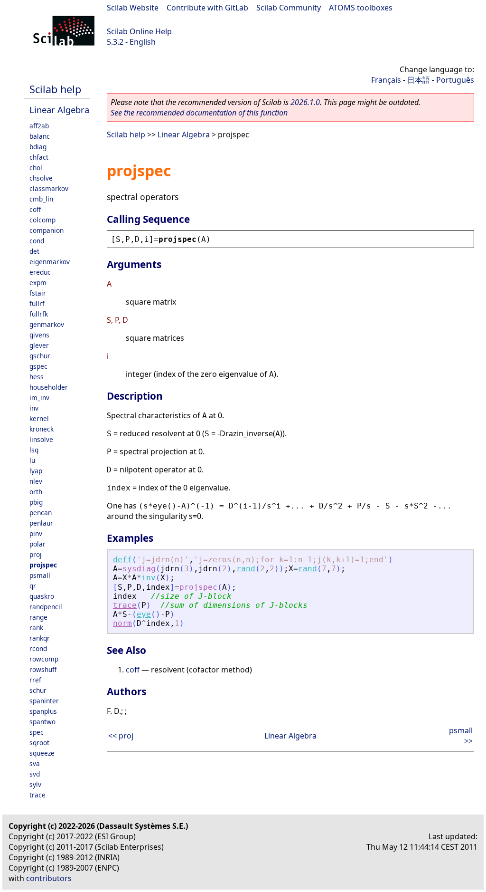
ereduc (40, 272)
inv (33, 407)
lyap (35, 470)
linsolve (41, 439)
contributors (49, 878)
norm (122, 623)
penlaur (41, 523)
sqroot (39, 742)
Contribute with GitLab (207, 7)
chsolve (41, 177)
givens (39, 334)
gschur (39, 355)
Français (386, 80)
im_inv (39, 397)
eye (144, 614)
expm (38, 282)
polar (37, 543)
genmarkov (46, 324)
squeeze (42, 753)
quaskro (41, 596)
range (38, 617)
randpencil (45, 606)
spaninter (44, 700)
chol (35, 167)
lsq (33, 449)
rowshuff (42, 669)
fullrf (37, 303)
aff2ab (39, 125)
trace (37, 794)
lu (32, 460)
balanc (39, 136)
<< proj (120, 735)
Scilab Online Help (139, 31)
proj (35, 554)
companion (46, 230)
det (34, 251)
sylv (35, 784)
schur (38, 690)
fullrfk (38, 313)
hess (36, 376)
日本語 (418, 80)
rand (245, 568)
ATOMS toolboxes (361, 7)
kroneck (41, 428)
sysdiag (139, 568)
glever (39, 345)
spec (36, 732)
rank (36, 627)
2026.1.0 (305, 102)
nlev (35, 481)
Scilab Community (288, 7)
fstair (37, 292)
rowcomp (43, 658)
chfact (38, 157)
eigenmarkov (49, 261)
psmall (39, 575)
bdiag (38, 146)
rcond (38, 648)
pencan (40, 512)
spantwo (42, 721)
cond (36, 240)
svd (34, 773)
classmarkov (48, 188)
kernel (39, 418)
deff (122, 559)
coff (35, 209)
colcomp (42, 219)
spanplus (43, 711)
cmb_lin (41, 198)
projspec (43, 564)
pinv (35, 533)
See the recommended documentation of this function (199, 112)
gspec (38, 366)
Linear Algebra (59, 109)
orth (35, 491)
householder (48, 387)
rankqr (39, 638)
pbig (36, 502)
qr (32, 585)
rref (35, 679)
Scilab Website (133, 7)
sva (34, 763)
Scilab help (55, 89)
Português (455, 80)
